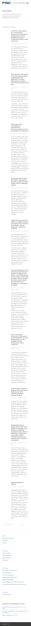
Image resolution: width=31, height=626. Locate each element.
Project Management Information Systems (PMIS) (13, 582)
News (24, 87)
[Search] (23, 3)
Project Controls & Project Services (9, 570)
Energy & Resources (6, 557)
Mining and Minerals (6, 555)
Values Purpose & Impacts (8, 538)
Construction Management (8, 575)
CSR (22, 43)
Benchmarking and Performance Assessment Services (14, 584)
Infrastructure (5, 560)
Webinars (13, 289)
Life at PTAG (5, 592)
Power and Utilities (6, 553)
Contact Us (4, 542)
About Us (4, 536)
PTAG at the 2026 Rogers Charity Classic (10, 615)
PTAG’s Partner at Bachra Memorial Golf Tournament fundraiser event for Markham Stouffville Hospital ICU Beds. (19, 392)
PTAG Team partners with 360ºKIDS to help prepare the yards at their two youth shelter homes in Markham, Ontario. (19, 182)
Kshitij (26, 43)
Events (22, 287)
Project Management (6, 572)
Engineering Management (8, 579)
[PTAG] (12, 3)
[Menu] (27, 3)
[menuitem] (23, 3)
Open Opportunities (6, 594)
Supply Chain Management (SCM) (9, 577)
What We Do (5, 540)
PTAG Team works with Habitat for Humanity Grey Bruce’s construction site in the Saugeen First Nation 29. (19, 128)
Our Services (5, 568)
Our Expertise (5, 551)
